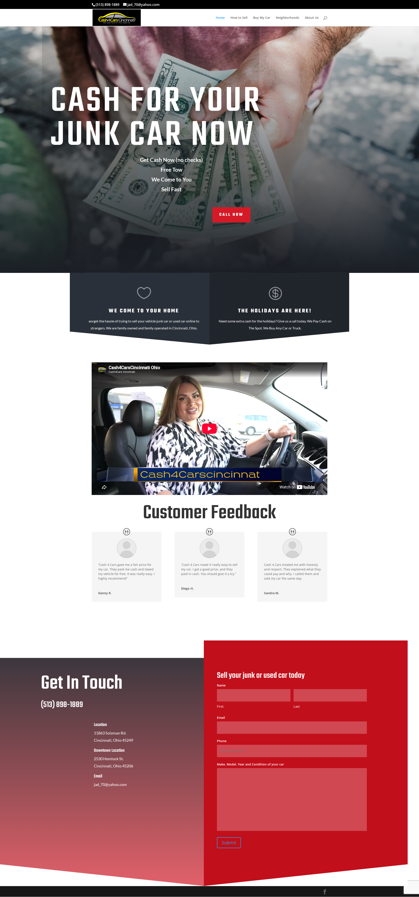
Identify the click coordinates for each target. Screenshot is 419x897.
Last (297, 706)
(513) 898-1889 (107, 4)
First (220, 706)
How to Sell (238, 18)
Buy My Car (261, 18)
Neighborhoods (287, 18)
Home (220, 18)
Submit (229, 843)
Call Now (231, 215)
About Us (312, 18)
